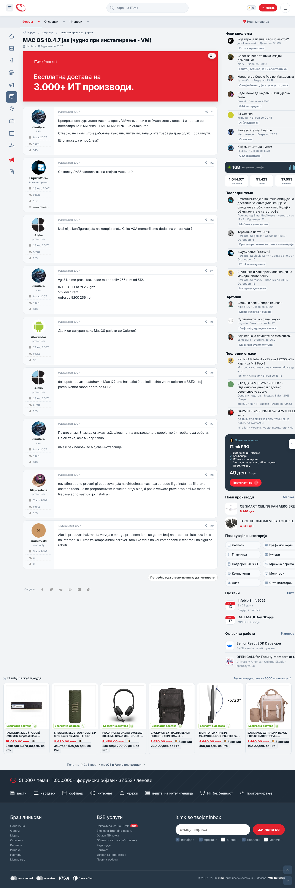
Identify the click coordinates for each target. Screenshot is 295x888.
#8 (212, 474)
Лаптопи (238, 545)
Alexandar (38, 337)
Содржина (17, 826)
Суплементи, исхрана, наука (259, 319)
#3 (212, 219)
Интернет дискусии (252, 288)
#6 (212, 372)
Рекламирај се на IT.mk (116, 826)
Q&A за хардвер (249, 106)
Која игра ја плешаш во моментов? (263, 39)
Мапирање (17, 859)
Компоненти (241, 573)
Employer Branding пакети (115, 830)
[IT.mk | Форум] (20, 8)
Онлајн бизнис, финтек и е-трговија (263, 85)
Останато (245, 139)
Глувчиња (239, 554)
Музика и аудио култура (256, 344)
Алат (235, 583)
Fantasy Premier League (255, 130)
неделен (253, 839)
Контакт (102, 850)
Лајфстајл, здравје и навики (257, 328)
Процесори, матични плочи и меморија (266, 244)
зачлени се (269, 829)
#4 (212, 270)
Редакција (104, 845)
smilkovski (38, 541)
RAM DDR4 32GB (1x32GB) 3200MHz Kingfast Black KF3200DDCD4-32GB (23, 736)
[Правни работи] (11, 171)
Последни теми (239, 193)
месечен (276, 839)
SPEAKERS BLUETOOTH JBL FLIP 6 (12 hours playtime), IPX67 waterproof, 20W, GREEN (75, 736)
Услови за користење (111, 854)
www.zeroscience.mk (45, 207)
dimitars (31, 46)
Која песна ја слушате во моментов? (264, 336)
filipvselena (38, 490)
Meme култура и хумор (255, 311)
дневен (232, 839)
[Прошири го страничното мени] (9, 7)
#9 (212, 525)
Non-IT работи (259, 403)
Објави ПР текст (108, 835)
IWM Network (276, 878)
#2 (212, 162)
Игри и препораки (251, 48)
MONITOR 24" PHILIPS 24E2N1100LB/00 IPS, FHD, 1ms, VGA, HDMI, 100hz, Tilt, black (219, 736)
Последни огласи (240, 353)
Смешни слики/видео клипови (260, 303)
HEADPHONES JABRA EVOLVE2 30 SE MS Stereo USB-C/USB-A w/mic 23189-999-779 (122, 736)
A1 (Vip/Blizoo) (248, 122)
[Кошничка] (285, 8)
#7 (212, 423)
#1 (212, 111)
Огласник (51, 21)
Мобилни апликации (253, 224)
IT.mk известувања (252, 264)
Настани (16, 854)
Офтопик (233, 297)
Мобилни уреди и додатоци (269, 427)
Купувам (254, 375)
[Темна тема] (251, 7)
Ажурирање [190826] (254, 252)
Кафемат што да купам (255, 146)
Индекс (15, 850)
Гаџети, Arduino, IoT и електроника (263, 69)
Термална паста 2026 (254, 232)
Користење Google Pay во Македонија (266, 76)
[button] (38, 21)
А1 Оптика (245, 114)
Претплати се (242, 482)
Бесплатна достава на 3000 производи (261, 678)
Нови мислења (258, 21)
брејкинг (210, 839)
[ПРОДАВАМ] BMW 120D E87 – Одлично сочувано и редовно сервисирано (260, 387)
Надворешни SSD (245, 564)
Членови (76, 21)
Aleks (38, 235)
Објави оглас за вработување (117, 840)
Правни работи (107, 859)
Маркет (15, 835)
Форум (27, 21)
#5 (212, 321)
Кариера (16, 845)
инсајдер (187, 839)
